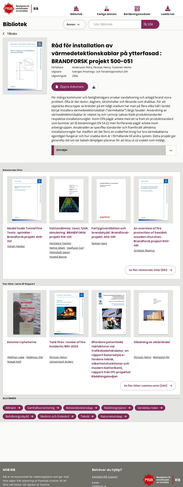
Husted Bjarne (58, 256)
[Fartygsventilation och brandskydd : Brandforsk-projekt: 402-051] (111, 200)
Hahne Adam (57, 247)
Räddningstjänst (115, 408)
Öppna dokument (72, 87)
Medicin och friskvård (54, 416)
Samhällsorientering (41, 408)
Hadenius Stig (34, 357)
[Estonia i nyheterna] (26, 313)
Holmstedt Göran (60, 252)
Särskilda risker (148, 408)
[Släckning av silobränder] (153, 313)
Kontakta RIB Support (105, 476)
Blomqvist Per (161, 357)
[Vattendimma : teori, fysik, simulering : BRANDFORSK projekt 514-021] (69, 200)
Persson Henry (58, 357)
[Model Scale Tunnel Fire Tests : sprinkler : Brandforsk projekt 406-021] (26, 200)
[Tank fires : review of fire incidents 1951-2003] (69, 313)
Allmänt (11, 408)
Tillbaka (12, 34)
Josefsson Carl (75, 247)
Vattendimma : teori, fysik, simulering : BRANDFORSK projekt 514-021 (68, 232)
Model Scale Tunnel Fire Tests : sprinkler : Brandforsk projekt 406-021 (25, 234)
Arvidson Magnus (144, 250)
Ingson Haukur (16, 246)
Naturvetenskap (111, 416)
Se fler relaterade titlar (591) (148, 270)
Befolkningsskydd (17, 416)
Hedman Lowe (15, 357)
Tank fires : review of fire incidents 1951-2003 (67, 344)
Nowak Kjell (14, 361)
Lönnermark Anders (61, 361)
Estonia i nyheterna (21, 342)
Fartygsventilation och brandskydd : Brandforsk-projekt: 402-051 (111, 232)
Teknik (85, 416)
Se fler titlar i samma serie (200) (145, 385)
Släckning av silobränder (152, 342)
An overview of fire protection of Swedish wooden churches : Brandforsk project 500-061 (152, 237)
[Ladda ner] (94, 86)
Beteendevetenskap (79, 408)
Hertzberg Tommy (60, 243)
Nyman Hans (99, 243)
